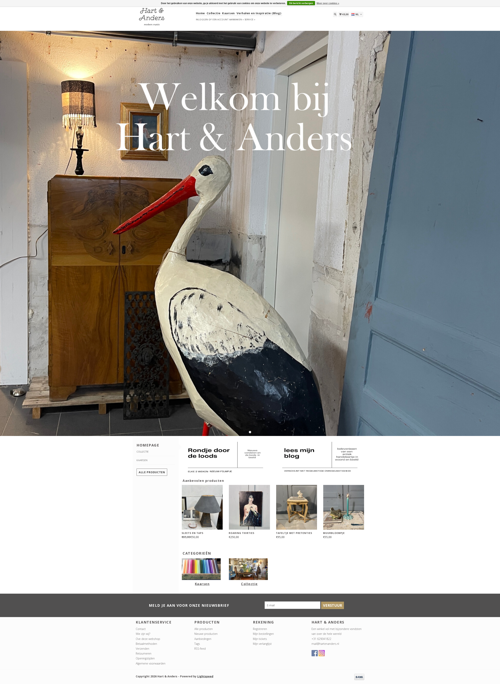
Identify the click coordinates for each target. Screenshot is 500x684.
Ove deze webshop (148, 639)
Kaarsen (228, 13)
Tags (197, 644)
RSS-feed (200, 648)
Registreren (260, 629)
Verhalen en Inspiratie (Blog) (259, 13)
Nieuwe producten (206, 634)
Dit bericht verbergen (301, 3)
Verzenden (142, 648)
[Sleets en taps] (202, 507)
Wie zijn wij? (143, 634)
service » (250, 19)
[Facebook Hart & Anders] (315, 653)
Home (200, 13)
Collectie (214, 13)
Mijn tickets (260, 639)
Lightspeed (205, 676)
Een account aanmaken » (228, 19)
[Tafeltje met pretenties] (296, 507)
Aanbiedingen (202, 639)
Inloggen (202, 19)
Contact (141, 629)
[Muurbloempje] (343, 507)
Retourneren (143, 653)
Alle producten (152, 472)
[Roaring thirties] (249, 507)
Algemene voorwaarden (150, 663)
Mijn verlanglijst (262, 644)
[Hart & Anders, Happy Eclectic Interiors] (164, 18)
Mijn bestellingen (263, 634)
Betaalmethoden (146, 644)
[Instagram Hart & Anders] (322, 653)
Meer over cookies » (328, 3)
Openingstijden (145, 658)
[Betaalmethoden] (359, 677)
